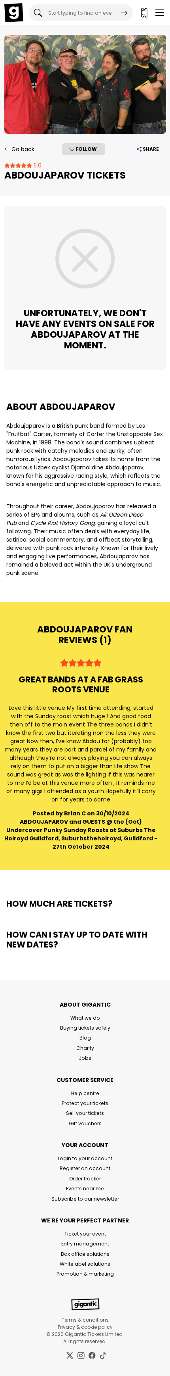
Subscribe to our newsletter (85, 1198)
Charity (85, 1048)
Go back (22, 149)
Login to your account (85, 1158)
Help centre (85, 1093)
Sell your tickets (85, 1113)
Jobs (85, 1058)
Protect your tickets (85, 1103)
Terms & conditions (85, 1319)
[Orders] (144, 12)
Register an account (85, 1168)
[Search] (124, 12)
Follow (85, 149)
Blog (85, 1037)
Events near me (85, 1188)
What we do (85, 1018)
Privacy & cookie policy (85, 1327)
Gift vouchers (85, 1123)
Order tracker (85, 1178)
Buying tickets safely (85, 1027)
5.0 (37, 165)
